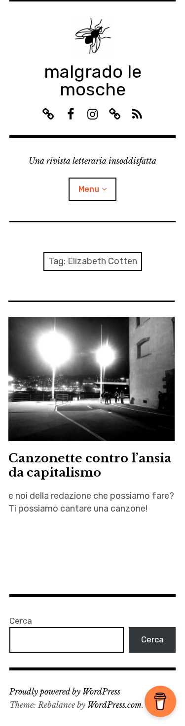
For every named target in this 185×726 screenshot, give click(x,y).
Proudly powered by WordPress (64, 691)
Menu (88, 189)
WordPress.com (114, 705)
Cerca (20, 621)
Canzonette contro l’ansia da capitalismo (89, 465)
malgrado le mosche (93, 80)
